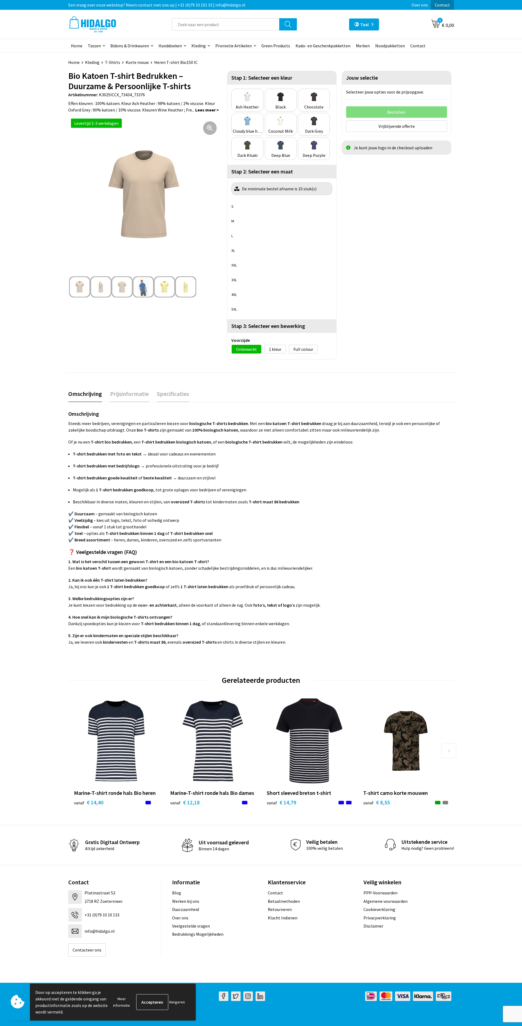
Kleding (198, 45)
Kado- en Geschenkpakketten (323, 45)
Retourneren (280, 909)
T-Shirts (112, 62)
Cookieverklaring (379, 909)
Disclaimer (373, 926)
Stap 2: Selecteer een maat (262, 171)
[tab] (85, 394)
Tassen (94, 45)
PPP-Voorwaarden (380, 892)
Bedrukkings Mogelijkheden (197, 934)
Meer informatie (121, 1002)
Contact (442, 5)
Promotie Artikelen (233, 45)
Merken (363, 45)
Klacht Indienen (282, 917)
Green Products (275, 45)
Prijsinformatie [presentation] (129, 394)
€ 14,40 (88, 802)
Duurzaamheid (185, 909)
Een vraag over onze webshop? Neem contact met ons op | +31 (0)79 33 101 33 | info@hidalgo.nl (157, 5)
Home (76, 45)
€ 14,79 (281, 802)
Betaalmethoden (284, 901)
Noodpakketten (390, 45)
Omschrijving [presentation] (85, 394)
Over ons (420, 5)
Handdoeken (170, 45)
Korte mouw (137, 62)
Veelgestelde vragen (191, 926)
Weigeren (177, 1002)
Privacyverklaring (379, 917)
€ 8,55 (376, 802)
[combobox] (225, 24)
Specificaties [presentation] (173, 394)
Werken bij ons (185, 901)
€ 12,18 (185, 802)
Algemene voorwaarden (385, 901)
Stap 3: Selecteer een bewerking (268, 326)
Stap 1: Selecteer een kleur (261, 77)
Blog (176, 892)
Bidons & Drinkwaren (129, 45)
